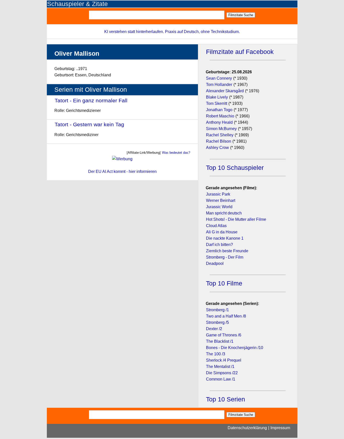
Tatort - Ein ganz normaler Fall (91, 100)
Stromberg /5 (217, 322)
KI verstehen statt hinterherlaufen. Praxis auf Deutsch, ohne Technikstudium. (172, 31)
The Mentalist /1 (220, 366)
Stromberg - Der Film (224, 257)
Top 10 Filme (224, 283)
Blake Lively (217, 97)
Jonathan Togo (219, 110)
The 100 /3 (215, 354)
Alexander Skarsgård (225, 91)
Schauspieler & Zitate (77, 4)
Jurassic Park (218, 194)
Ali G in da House (221, 232)
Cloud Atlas (216, 226)
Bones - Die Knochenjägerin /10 (234, 348)
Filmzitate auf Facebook (240, 51)
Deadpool (215, 263)
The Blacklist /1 (219, 341)
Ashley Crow (217, 147)
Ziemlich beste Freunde (227, 251)
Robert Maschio (220, 116)
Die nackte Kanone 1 (225, 238)
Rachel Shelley (219, 135)
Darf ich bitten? (219, 244)
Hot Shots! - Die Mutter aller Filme (236, 219)
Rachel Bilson (218, 141)
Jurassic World (219, 207)
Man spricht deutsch (224, 213)
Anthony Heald (219, 122)
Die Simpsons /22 (222, 373)
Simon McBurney (221, 129)
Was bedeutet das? (176, 152)
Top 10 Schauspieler (235, 167)
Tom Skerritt (216, 103)
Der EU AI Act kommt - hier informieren (122, 171)
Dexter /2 (214, 329)
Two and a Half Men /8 (226, 316)
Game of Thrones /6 (223, 335)
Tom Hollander (219, 84)
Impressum (280, 428)
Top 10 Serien (225, 399)
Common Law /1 (220, 379)
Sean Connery (219, 78)
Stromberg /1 (217, 310)
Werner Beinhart (220, 200)
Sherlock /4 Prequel (223, 360)
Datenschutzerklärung (247, 428)
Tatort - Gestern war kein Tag (89, 124)
